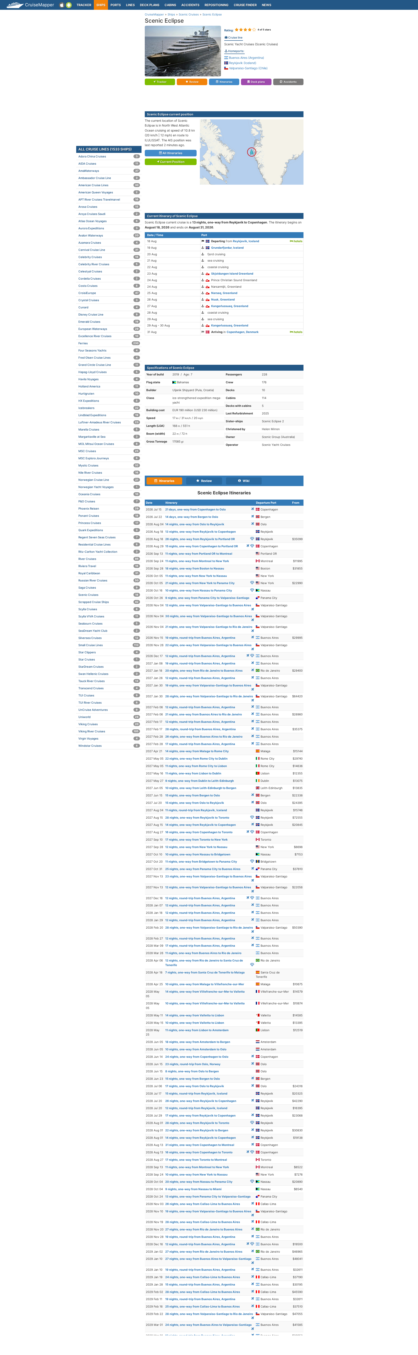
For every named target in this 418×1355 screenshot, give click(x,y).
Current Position (172, 162)
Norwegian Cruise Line (108, 480)
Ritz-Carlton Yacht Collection (108, 551)
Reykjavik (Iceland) (242, 63)
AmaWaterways (108, 170)
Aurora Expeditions (108, 228)
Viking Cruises (108, 724)
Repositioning (217, 5)
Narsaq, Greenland (224, 293)
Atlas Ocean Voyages (108, 221)
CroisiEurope (108, 293)
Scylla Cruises (108, 609)
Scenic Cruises (108, 594)
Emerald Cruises (108, 321)
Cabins (170, 5)
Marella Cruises (108, 429)
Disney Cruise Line (108, 314)
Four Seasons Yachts (108, 350)
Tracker (84, 5)
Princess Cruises (108, 523)
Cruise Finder (245, 5)
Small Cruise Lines (108, 645)
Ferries (108, 343)
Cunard (108, 307)
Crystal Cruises (108, 300)
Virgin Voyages (108, 738)
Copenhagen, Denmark (243, 332)
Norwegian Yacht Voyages (107, 487)
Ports (116, 5)
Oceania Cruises (108, 494)
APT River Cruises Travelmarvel (108, 199)
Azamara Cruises (108, 242)
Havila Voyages (108, 379)
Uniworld (108, 717)
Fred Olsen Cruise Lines (108, 357)
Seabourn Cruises (108, 623)
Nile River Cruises (108, 472)
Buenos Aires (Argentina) (246, 57)
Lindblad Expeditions (108, 415)
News (266, 5)
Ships (100, 5)
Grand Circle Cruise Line (108, 365)
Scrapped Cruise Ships (108, 602)
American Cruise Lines (108, 185)
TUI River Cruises (108, 702)
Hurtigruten (108, 393)
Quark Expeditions (108, 530)
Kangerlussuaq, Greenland (229, 306)
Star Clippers (108, 652)
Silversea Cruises (108, 638)
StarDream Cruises (108, 666)
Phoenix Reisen (108, 508)
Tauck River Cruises (108, 681)
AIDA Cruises (108, 163)
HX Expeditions (108, 400)
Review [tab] (205, 481)
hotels (297, 241)
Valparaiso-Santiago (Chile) (248, 68)
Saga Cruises (108, 587)
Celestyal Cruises (108, 271)
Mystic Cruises (108, 465)
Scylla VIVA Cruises (108, 616)
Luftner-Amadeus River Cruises (108, 422)
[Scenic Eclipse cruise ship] (183, 51)
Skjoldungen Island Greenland (232, 273)
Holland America (108, 386)
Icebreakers (108, 408)
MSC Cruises (108, 451)
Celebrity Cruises (108, 257)
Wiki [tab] (245, 481)
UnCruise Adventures (108, 709)
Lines (130, 5)
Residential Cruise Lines (108, 544)
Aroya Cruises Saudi (108, 214)
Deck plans (149, 5)
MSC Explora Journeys (108, 458)
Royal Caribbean (108, 573)
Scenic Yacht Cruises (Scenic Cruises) (251, 44)
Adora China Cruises (108, 156)
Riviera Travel (108, 566)
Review (194, 81)
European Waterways (108, 329)
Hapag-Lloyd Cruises (108, 372)
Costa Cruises (108, 285)
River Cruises (108, 559)
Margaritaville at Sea (108, 436)
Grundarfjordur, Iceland (227, 247)
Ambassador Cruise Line (108, 178)
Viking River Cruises (108, 731)
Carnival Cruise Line (108, 250)
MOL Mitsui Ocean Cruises (108, 444)
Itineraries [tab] (165, 481)
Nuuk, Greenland (223, 299)
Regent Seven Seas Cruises (108, 537)
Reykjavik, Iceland (246, 241)
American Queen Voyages (108, 192)
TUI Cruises (108, 695)
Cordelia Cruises (108, 278)
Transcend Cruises (108, 688)
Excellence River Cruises (108, 336)
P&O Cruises (108, 501)
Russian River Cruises (108, 580)
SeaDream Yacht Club (108, 630)
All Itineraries (172, 153)
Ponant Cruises (108, 515)
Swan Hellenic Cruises (108, 674)
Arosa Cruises (108, 206)
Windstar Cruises (108, 745)
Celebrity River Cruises (108, 264)
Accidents (190, 5)
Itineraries (226, 81)
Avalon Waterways (108, 235)
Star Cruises (107, 659)
